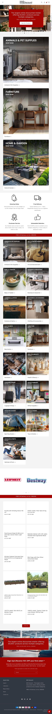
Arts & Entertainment (34, 264)
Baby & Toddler (9, 293)
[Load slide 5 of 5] (28, 33)
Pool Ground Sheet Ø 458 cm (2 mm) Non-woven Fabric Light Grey (13, 535)
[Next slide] (31, 33)
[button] (2, 2)
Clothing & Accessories (35, 321)
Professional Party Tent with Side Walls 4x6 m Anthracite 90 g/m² (37, 596)
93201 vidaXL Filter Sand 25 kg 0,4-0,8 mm (37, 511)
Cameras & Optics (9, 321)
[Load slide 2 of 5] (22, 33)
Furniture (7, 136)
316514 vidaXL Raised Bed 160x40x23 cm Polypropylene (13, 596)
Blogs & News (6, 688)
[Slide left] (23, 492)
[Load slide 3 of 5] (24, 33)
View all (26, 625)
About (4, 691)
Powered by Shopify (16, 709)
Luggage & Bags (9, 405)
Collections (5, 685)
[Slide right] (28, 492)
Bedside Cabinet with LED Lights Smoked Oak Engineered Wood (37, 534)
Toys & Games (32, 434)
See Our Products (26, 23)
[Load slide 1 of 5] (21, 33)
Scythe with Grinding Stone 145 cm (13, 511)
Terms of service (33, 709)
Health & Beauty (32, 377)
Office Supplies (32, 405)
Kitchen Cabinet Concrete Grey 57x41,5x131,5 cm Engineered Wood (13, 558)
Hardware (7, 377)
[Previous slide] (17, 33)
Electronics (7, 349)
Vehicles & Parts (9, 462)
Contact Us (5, 694)
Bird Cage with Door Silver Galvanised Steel (35, 558)
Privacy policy (39, 709)
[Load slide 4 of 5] (26, 33)
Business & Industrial (34, 293)
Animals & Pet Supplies (11, 85)
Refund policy (46, 709)
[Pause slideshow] (34, 33)
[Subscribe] (36, 672)
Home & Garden (9, 188)
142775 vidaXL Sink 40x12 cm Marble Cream (13, 611)
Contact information (25, 709)
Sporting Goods (9, 434)
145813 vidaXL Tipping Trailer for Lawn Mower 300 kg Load (38, 611)
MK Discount (9, 709)
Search (4, 683)
